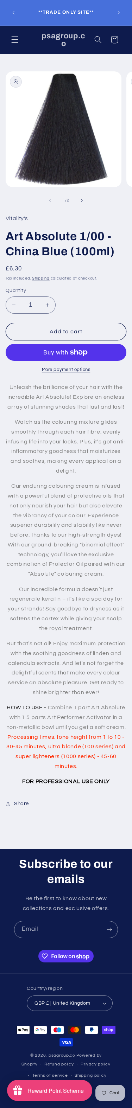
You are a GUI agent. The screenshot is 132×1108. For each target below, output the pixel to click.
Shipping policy (91, 1075)
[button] (15, 40)
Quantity (16, 290)
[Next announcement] (118, 12)
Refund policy (59, 1064)
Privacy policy (95, 1064)
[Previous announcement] (13, 12)
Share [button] (21, 803)
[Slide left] (50, 200)
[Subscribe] (109, 929)
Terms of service (50, 1075)
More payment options (66, 369)
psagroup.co (62, 1055)
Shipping (41, 278)
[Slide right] (82, 200)
